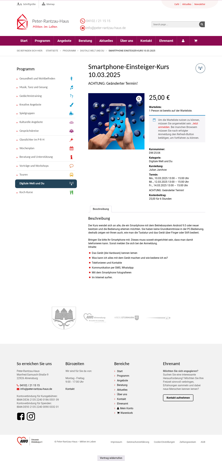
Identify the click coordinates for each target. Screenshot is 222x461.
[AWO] (30, 443)
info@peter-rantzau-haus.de (106, 28)
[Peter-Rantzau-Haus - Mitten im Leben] (43, 27)
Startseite (52, 50)
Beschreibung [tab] (101, 209)
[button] (202, 24)
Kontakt (69, 388)
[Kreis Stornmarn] (127, 318)
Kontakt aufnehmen (178, 397)
